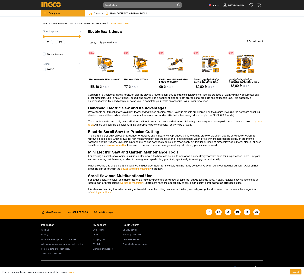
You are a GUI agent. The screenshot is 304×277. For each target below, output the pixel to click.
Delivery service (130, 229)
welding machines (101, 192)
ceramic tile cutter (116, 145)
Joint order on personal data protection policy (62, 244)
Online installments (131, 239)
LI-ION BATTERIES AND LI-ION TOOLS (128, 13)
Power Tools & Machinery (62, 23)
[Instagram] (218, 212)
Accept (295, 272)
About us (45, 229)
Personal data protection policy (55, 249)
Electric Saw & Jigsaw (119, 23)
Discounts (98, 13)
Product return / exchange (135, 244)
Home (44, 23)
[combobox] (107, 42)
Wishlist (96, 244)
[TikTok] (228, 212)
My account (98, 229)
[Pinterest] (256, 212)
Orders (96, 234)
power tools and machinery (136, 168)
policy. (71, 272)
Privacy (44, 234)
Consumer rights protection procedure (58, 239)
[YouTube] (237, 212)
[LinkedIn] (247, 212)
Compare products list (103, 249)
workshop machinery (131, 182)
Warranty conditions (132, 234)
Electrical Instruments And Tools (91, 23)
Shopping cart (99, 239)
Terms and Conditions (51, 253)
